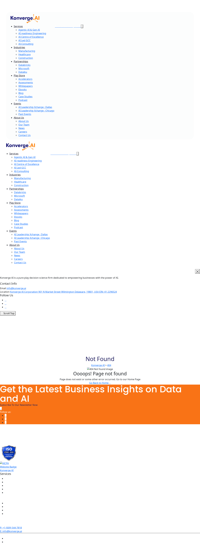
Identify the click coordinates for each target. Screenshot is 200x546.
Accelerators (25, 79)
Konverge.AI (6, 534)
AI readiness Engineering (32, 33)
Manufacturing (26, 51)
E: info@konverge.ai (11, 531)
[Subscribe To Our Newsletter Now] (1, 408)
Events (17, 103)
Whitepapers (25, 86)
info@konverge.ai (16, 288)
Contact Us (24, 135)
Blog (20, 93)
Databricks (24, 65)
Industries (19, 47)
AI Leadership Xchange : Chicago (36, 110)
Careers (22, 131)
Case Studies (25, 96)
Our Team (23, 124)
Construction (25, 58)
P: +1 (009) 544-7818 (11, 527)
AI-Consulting (25, 44)
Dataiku (22, 72)
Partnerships (21, 61)
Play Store (19, 75)
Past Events (24, 114)
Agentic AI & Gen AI (29, 29)
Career (10, 6)
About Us (19, 117)
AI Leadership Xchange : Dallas (35, 107)
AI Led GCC (24, 40)
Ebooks (22, 89)
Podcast (22, 100)
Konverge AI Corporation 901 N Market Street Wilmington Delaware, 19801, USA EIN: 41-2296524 (63, 291)
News (10, 10)
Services (18, 26)
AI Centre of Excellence (31, 36)
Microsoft (23, 68)
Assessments (25, 82)
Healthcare (24, 54)
